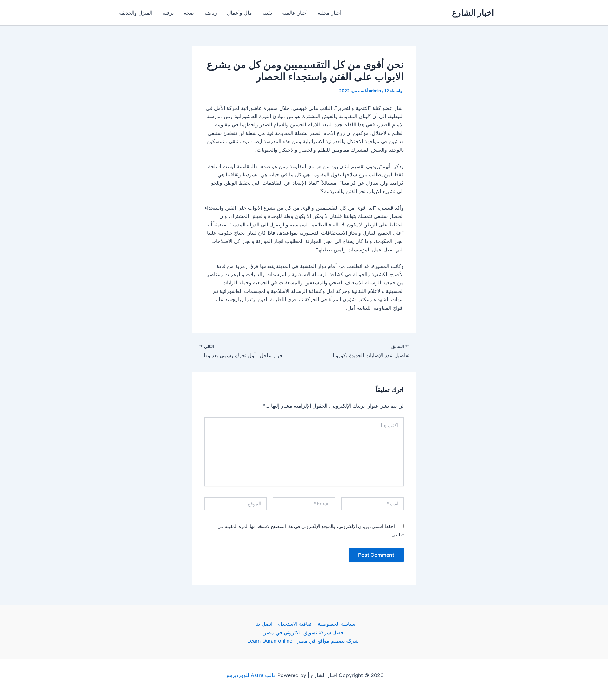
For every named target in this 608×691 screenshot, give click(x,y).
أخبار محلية (329, 13)
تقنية (267, 13)
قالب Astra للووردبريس (250, 675)
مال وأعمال (239, 13)
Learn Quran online (269, 640)
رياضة (210, 13)
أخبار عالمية (294, 13)
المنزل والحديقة (135, 13)
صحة (189, 13)
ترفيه (168, 13)
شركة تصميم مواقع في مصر (327, 640)
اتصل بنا (264, 624)
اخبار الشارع (473, 12)
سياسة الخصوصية (336, 624)
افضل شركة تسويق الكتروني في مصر (304, 632)
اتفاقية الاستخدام (295, 624)
